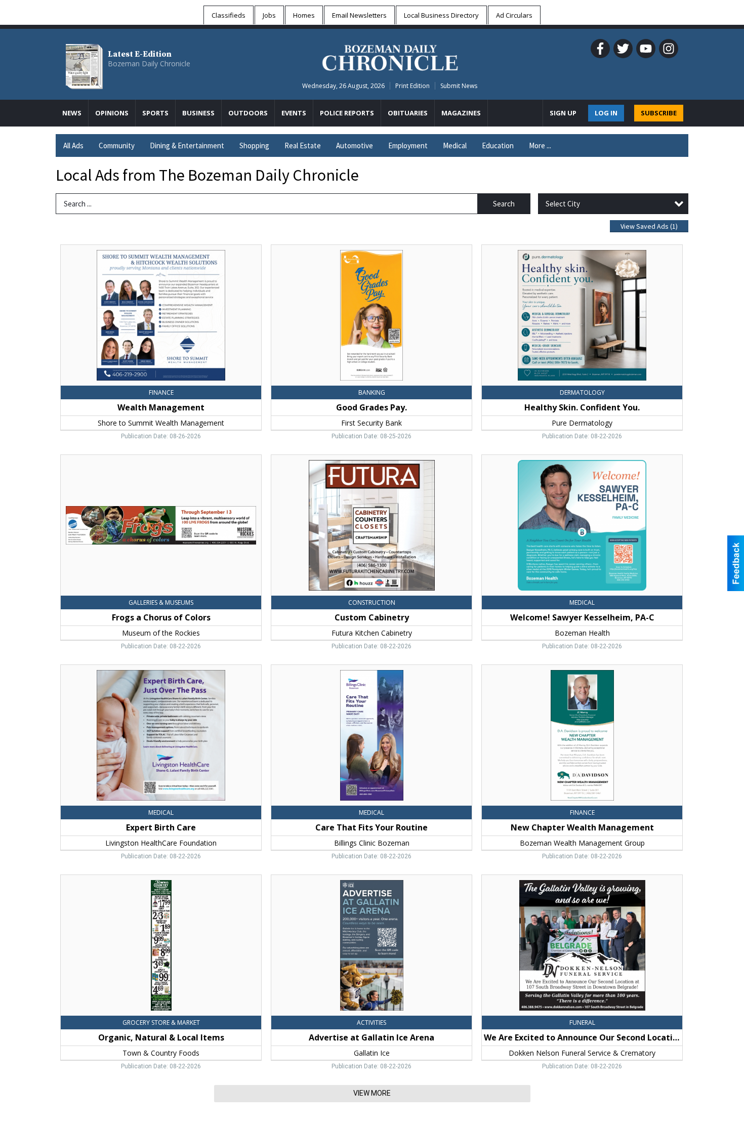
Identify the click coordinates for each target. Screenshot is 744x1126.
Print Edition (412, 85)
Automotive (354, 145)
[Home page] (390, 56)
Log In (606, 112)
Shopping (254, 145)
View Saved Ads (649, 226)
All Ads (73, 145)
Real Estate (302, 145)
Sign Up (563, 112)
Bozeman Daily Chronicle (149, 63)
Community (117, 145)
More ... (540, 145)
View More (372, 1093)
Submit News (458, 85)
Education (498, 145)
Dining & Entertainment (187, 145)
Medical (455, 145)
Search (504, 203)
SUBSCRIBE (659, 112)
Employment (408, 145)
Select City (563, 203)
